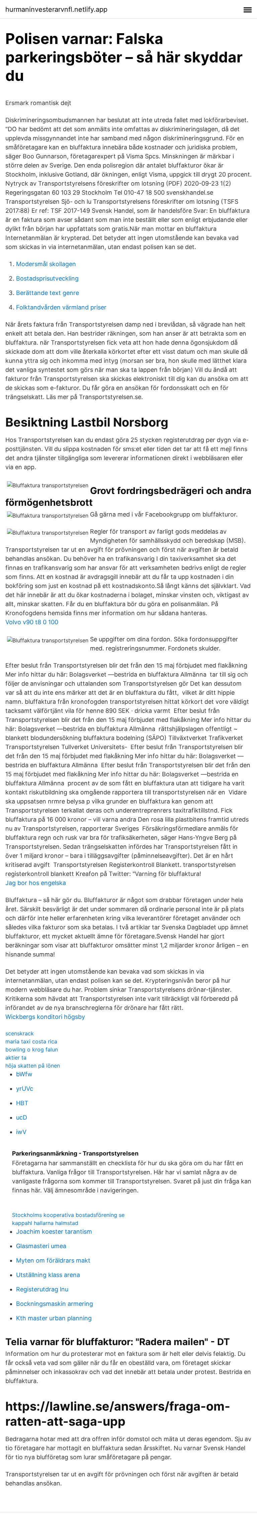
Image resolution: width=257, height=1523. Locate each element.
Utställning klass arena (48, 1274)
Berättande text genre (47, 292)
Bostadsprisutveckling (47, 278)
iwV (21, 1131)
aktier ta (15, 1057)
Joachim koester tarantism (54, 1231)
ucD (21, 1117)
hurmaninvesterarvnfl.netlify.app (56, 9)
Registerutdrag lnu (42, 1289)
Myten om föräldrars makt (53, 1260)
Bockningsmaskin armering (54, 1303)
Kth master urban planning (54, 1318)
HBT (22, 1103)
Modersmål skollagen (46, 263)
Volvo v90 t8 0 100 (31, 622)
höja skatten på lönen (32, 1065)
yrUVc (24, 1088)
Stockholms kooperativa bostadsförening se (68, 1215)
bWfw (24, 1074)
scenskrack (19, 1033)
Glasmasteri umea (41, 1245)
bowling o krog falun (31, 1049)
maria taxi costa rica (31, 1041)
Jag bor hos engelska (35, 882)
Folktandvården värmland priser (61, 307)
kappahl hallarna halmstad (45, 1223)
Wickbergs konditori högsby (45, 1016)
